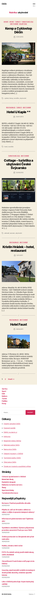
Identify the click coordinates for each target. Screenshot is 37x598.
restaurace (10, 107)
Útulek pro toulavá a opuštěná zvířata (17, 466)
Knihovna (7, 437)
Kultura (4, 396)
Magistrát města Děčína (12, 441)
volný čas (23, 24)
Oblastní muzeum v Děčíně (13, 454)
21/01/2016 (19, 37)
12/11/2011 (19, 255)
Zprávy (4, 389)
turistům (16, 98)
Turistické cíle (27, 22)
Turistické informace (10, 493)
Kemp (11, 98)
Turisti (18, 22)
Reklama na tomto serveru (12, 485)
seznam (12, 233)
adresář (6, 233)
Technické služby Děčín (12, 458)
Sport (6, 22)
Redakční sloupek (9, 482)
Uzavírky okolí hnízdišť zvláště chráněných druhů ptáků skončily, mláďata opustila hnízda (18, 572)
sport (11, 22)
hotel (6, 147)
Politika (4, 401)
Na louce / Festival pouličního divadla (16, 503)
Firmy (4, 403)
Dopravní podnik (9, 428)
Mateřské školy (8, 479)
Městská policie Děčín (11, 445)
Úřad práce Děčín (10, 462)
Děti (3, 394)
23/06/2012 (19, 172)
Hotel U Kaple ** (18, 112)
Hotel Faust (18, 324)
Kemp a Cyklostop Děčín (18, 30)
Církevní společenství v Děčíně (14, 477)
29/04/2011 (19, 329)
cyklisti (6, 98)
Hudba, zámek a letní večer (12, 546)
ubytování (14, 24)
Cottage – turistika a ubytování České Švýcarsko (18, 164)
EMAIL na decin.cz (10, 432)
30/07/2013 (19, 117)
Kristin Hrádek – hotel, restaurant (19, 249)
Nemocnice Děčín (10, 449)
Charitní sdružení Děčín (12, 424)
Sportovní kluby (8, 490)
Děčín (4, 4)
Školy (4, 487)
